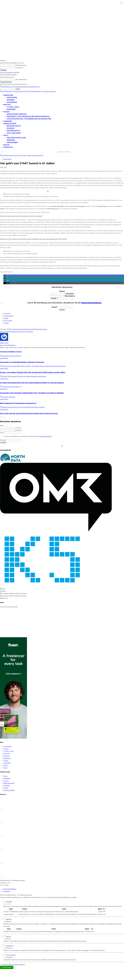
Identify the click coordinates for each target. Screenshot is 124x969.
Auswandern (7, 121)
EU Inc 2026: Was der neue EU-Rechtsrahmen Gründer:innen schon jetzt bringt (29, 413)
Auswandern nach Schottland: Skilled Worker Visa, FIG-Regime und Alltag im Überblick (32, 393)
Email (54, 298)
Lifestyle (5, 760)
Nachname (70, 296)
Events (5, 135)
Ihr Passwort (19, 68)
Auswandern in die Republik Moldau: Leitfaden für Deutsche (22, 362)
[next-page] (4, 417)
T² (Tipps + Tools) (13, 107)
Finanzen (6, 111)
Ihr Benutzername (21, 65)
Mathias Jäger (4, 343)
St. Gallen (6, 323)
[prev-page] (1, 417)
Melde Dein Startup (14, 126)
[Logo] (14, 91)
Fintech (5, 765)
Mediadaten (6, 778)
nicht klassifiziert (11, 955)
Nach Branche (12, 102)
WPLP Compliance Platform (16, 964)
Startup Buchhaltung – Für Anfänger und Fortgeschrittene (29, 119)
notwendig (9, 901)
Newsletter (6, 785)
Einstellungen (9, 946)
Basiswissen (11, 109)
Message (2, 440)
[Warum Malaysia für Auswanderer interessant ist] (8, 397)
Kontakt (5, 788)
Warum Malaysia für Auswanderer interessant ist (18, 403)
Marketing (9, 919)
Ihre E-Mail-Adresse (21, 79)
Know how (6, 104)
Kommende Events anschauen (9, 606)
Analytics (8, 936)
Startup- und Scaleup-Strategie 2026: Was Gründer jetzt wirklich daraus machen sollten (32, 372)
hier (65, 188)
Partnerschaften (13, 130)
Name (62, 291)
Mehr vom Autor (16, 351)
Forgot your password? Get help (9, 72)
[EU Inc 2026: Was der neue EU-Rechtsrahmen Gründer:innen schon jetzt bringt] (22, 407)
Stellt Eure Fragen (14, 133)
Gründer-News (8, 95)
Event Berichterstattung (16, 137)
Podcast (5, 749)
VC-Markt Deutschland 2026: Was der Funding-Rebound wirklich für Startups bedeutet (32, 383)
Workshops (11, 140)
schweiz (5, 318)
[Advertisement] (12, 624)
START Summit (7, 320)
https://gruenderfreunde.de (8, 345)
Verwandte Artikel (5, 351)
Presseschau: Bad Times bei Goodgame (21, 331)
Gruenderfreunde (8, 316)
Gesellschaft (3, 389)
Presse (5, 776)
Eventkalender (12, 142)
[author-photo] (4, 340)
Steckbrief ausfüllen (9, 790)
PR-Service (10, 128)
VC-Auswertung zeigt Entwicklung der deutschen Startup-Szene (28, 329)
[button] (6, 276)
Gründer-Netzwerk (9, 123)
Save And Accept (6, 967)
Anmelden (62, 309)
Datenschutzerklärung (91, 303)
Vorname (70, 293)
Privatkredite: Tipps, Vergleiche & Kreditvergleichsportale (28, 116)
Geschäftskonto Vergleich (17, 114)
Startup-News (12, 97)
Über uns (6, 145)
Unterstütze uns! (63, 152)
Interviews (11, 100)
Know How (6, 753)
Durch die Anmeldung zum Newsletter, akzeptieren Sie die (64, 303)
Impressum (6, 891)
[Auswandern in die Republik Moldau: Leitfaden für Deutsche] (10, 356)
